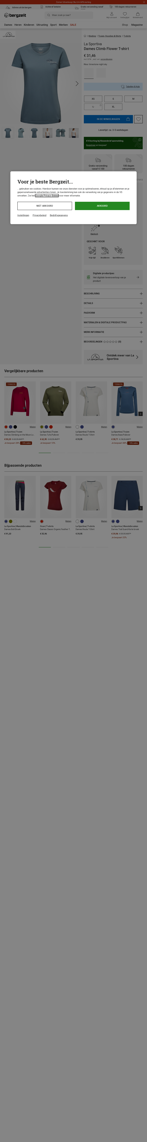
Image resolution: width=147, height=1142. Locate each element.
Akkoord (102, 205)
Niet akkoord (44, 205)
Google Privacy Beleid (46, 195)
